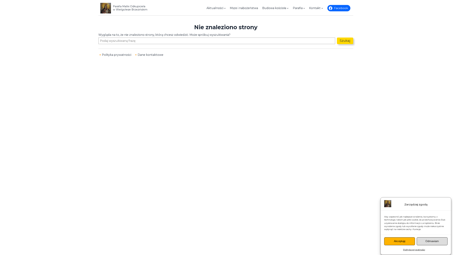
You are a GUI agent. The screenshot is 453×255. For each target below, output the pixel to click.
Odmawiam (432, 241)
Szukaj (345, 41)
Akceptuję (399, 241)
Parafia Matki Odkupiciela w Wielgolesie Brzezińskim (130, 8)
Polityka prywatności (414, 249)
